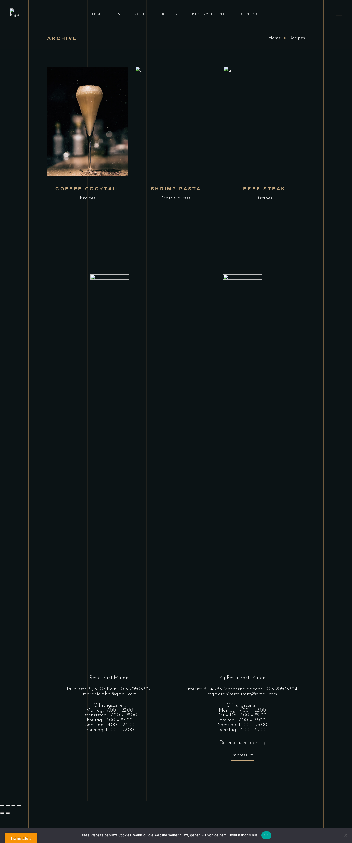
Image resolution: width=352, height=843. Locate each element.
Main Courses (176, 198)
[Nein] (345, 835)
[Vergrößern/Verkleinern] (2, 805)
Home (275, 38)
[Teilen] (13, 805)
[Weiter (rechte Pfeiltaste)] (8, 813)
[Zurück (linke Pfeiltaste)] (2, 813)
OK (266, 835)
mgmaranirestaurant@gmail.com (242, 694)
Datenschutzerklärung (242, 742)
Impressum (242, 755)
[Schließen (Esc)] (19, 805)
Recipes (87, 198)
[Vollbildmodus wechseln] (8, 805)
